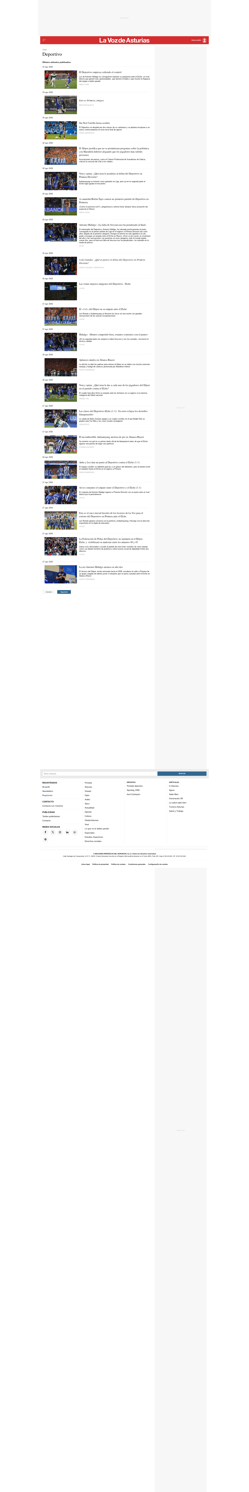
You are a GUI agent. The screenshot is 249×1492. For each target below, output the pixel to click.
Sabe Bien (173, 794)
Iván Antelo (99, 267)
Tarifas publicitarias (51, 816)
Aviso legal (85, 864)
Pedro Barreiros (86, 133)
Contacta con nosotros (52, 806)
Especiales (90, 833)
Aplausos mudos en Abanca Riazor (97, 359)
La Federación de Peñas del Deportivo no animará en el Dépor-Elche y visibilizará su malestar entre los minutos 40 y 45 (111, 540)
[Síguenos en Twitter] (53, 832)
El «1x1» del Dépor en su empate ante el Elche (103, 309)
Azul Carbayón (133, 794)
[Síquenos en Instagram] (60, 832)
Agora (172, 790)
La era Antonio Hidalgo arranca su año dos (101, 567)
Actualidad (89, 808)
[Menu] (44, 40)
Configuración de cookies (158, 864)
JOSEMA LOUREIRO (86, 447)
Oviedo (88, 791)
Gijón (87, 795)
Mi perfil (46, 787)
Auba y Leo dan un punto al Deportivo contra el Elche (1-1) (109, 462)
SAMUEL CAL (84, 398)
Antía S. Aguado (86, 267)
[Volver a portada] (125, 40)
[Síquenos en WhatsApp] (75, 832)
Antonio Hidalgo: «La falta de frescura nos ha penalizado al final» (112, 224)
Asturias (88, 787)
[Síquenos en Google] (45, 840)
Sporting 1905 (133, 790)
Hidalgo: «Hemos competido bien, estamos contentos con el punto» (113, 334)
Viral (87, 824)
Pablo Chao (84, 84)
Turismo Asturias (176, 807)
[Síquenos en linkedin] (67, 832)
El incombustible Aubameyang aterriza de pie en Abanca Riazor (111, 437)
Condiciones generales (137, 864)
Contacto (46, 821)
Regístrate (47, 795)
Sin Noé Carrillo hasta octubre (94, 123)
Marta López (84, 212)
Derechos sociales (93, 841)
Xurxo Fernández (87, 370)
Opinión (88, 812)
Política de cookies (118, 864)
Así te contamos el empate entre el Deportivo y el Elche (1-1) (110, 487)
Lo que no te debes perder (97, 828)
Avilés (87, 799)
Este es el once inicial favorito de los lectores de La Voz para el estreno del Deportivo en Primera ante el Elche (111, 514)
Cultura (88, 816)
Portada (88, 783)
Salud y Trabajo (176, 811)
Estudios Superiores (94, 837)
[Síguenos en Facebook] (45, 832)
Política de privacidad (100, 864)
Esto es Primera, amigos (91, 100)
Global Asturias (91, 820)
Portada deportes (135, 786)
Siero (87, 803)
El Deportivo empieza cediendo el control (100, 72)
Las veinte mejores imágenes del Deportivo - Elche (105, 283)
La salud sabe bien (177, 802)
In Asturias (174, 786)
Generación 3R (176, 798)
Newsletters (47, 791)
